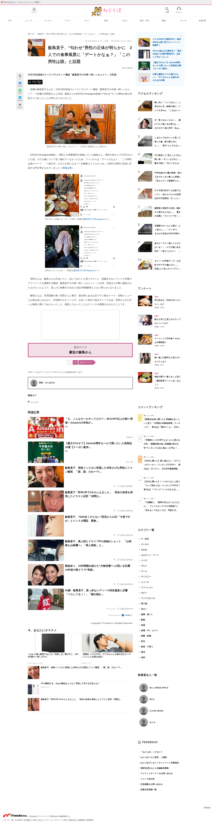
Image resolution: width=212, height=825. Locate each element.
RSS (66, 820)
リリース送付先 (146, 779)
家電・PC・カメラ (149, 630)
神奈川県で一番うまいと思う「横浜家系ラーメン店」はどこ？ (167, 381)
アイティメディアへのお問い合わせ (155, 773)
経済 (143, 652)
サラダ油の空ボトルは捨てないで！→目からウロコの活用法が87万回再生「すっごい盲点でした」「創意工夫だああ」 (167, 198)
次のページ (86, 362)
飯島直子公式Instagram (94, 219)
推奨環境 (89, 820)
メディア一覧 (8, 820)
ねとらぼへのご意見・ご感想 (152, 757)
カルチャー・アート (150, 555)
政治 (143, 641)
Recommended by (114, 615)
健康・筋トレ (147, 614)
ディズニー (146, 576)
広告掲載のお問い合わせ (150, 784)
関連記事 (67, 168)
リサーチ (183, 20)
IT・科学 (145, 539)
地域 (106, 20)
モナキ (152, 722)
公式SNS (18, 820)
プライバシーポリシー (53, 820)
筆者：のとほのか (47, 382)
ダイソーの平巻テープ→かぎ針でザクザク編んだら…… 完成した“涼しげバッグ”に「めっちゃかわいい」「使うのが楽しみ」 (167, 269)
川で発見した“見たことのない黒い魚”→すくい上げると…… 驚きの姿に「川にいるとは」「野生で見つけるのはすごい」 (169, 163)
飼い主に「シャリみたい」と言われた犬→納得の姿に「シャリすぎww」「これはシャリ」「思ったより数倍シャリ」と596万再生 (167, 110)
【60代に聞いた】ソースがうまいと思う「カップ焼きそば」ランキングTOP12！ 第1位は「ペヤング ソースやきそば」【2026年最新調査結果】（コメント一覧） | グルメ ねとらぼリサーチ (163, 489)
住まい (125, 20)
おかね (144, 549)
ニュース (29, 20)
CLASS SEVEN (156, 711)
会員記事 (202, 20)
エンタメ (48, 20)
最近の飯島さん (80, 352)
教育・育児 (144, 20)
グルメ (87, 20)
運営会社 (72, 820)
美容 (143, 657)
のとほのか (128, 68)
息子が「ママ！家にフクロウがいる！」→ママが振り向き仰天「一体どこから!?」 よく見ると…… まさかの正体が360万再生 (167, 251)
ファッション (147, 587)
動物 (164, 20)
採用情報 (81, 820)
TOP (10, 20)
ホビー (144, 593)
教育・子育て (147, 646)
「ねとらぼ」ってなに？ (150, 752)
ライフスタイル (148, 598)
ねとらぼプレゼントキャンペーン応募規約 (158, 763)
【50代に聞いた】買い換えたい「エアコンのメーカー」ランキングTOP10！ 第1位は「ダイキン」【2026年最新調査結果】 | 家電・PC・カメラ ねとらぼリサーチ (162, 469)
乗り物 (144, 603)
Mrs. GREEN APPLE (158, 688)
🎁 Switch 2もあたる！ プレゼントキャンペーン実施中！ (21, 2)
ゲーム (144, 571)
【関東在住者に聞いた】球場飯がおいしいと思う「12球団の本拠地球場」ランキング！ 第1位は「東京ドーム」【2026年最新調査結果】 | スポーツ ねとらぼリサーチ (162, 427)
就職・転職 (146, 636)
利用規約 (207, 808)
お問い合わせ (37, 820)
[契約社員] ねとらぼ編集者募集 (153, 768)
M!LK (152, 699)
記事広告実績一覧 (147, 789)
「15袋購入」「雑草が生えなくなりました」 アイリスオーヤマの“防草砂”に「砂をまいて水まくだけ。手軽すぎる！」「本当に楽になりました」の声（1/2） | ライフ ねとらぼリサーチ (162, 510)
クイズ (67, 20)
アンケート (145, 288)
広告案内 (27, 820)
